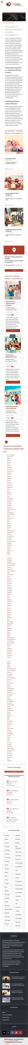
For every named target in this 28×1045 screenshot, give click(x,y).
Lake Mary (9, 587)
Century (8, 489)
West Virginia (18, 918)
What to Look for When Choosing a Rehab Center (18, 998)
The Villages (9, 732)
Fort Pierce (9, 539)
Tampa (8, 726)
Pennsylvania (18, 881)
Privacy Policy (5, 1017)
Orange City (9, 653)
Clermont (9, 494)
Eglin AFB (9, 527)
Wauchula (9, 744)
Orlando (8, 657)
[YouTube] (16, 1032)
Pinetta (8, 685)
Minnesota (7, 916)
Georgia (7, 868)
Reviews (9, 314)
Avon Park (9, 462)
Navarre (8, 635)
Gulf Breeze (9, 545)
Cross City (9, 503)
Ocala (8, 646)
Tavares (8, 730)
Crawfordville (10, 498)
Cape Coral (9, 485)
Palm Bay (9, 667)
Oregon (17, 877)
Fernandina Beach (11, 530)
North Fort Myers (10, 641)
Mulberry (9, 632)
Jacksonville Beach (11, 571)
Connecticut (8, 857)
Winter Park (9, 755)
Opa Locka (9, 652)
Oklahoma (18, 874)
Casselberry (9, 487)
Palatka (8, 665)
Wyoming (17, 925)
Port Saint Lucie (10, 694)
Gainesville (9, 543)
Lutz (8, 607)
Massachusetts (8, 909)
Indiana (6, 883)
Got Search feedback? (13, 265)
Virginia (17, 911)
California (7, 850)
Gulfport (8, 547)
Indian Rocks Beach (11, 563)
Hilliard (8, 552)
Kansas (6, 890)
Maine (6, 902)
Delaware (7, 861)
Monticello (9, 628)
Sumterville (9, 723)
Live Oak (9, 603)
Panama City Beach (11, 677)
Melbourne (9, 617)
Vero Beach (9, 742)
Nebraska (17, 839)
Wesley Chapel (10, 748)
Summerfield (9, 721)
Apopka (8, 458)
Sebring (8, 712)
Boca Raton (9, 469)
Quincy (8, 697)
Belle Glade (9, 467)
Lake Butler (9, 583)
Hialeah (8, 548)
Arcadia (8, 460)
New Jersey (18, 852)
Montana (17, 835)
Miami (8, 619)
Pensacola (9, 679)
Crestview (9, 501)
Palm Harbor (9, 674)
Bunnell (8, 480)
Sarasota (9, 708)
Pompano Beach (10, 688)
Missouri (7, 924)
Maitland (9, 612)
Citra (8, 491)
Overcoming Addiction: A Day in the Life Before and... (18, 984)
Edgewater (9, 525)
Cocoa (8, 496)
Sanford (8, 706)
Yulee (8, 759)
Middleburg (9, 625)
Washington (18, 914)
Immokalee (9, 561)
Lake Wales (9, 590)
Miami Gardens (10, 623)
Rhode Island (18, 885)
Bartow (8, 464)
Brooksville (9, 478)
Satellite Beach (10, 710)
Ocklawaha (9, 648)
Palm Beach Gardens (11, 668)
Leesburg (9, 599)
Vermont (17, 907)
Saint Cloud (9, 703)
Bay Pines (9, 465)
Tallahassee (9, 724)
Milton (8, 626)
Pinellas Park (10, 683)
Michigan (7, 913)
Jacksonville (9, 569)
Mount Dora (9, 630)
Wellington (9, 746)
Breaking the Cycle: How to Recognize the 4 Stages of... (18, 977)
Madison (9, 610)
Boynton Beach (10, 471)
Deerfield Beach (10, 512)
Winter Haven (10, 753)
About (3, 1012)
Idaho (6, 876)
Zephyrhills (9, 760)
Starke (8, 717)
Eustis (8, 528)
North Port (9, 644)
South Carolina (19, 889)
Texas (16, 900)
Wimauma (9, 751)
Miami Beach (10, 621)
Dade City (9, 505)
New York (17, 859)
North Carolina (18, 863)
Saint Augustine (10, 701)
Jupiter (8, 576)
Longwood (9, 605)
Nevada (17, 843)
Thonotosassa (10, 733)
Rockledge (9, 699)
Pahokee (9, 663)
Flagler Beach (10, 532)
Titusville (9, 735)
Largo (8, 596)
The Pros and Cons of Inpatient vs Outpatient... (17, 991)
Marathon (9, 614)
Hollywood (9, 558)
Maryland (7, 905)
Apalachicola (10, 456)
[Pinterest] (20, 1032)
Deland (8, 516)
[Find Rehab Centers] (14, 4)
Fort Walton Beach (11, 541)
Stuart (8, 719)
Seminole (9, 714)
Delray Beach (10, 518)
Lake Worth (9, 592)
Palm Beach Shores (11, 670)
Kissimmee (9, 581)
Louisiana (7, 898)
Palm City (9, 672)
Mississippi (7, 920)
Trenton (8, 737)
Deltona (8, 519)
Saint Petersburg (10, 705)
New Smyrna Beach (11, 639)
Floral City (9, 534)
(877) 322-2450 (14, 1040)
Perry (8, 681)
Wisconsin (17, 922)
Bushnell (9, 482)
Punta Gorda (9, 695)
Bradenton (9, 473)
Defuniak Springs (10, 514)
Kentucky (7, 894)
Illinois (6, 879)
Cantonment (9, 483)
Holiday (8, 554)
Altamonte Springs (11, 455)
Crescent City (10, 500)
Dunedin (9, 523)
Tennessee (18, 896)
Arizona (7, 843)
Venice (8, 741)
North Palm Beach (11, 643)
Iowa (6, 887)
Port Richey (9, 692)
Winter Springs (10, 757)
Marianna (9, 616)
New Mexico (18, 855)
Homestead (9, 560)
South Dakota (18, 892)
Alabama (7, 835)
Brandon (9, 474)
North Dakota (18, 866)
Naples (8, 634)
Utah (16, 903)
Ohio (16, 870)
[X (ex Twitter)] (8, 1032)
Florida (6, 865)
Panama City (9, 676)
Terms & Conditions (7, 1015)
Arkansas (7, 846)
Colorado (7, 854)
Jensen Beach (10, 574)
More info (13, 330)
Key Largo (9, 578)
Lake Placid (9, 589)
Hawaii (6, 872)
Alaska (6, 839)
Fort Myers (9, 537)
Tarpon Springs (10, 728)
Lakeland (9, 594)
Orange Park (9, 655)
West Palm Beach (11, 750)
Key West (9, 580)
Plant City (9, 686)
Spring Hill (9, 715)
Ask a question (14, 771)
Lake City (9, 585)
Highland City (10, 550)
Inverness (9, 567)
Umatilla (9, 739)
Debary (8, 510)
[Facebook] (12, 1032)
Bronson (9, 476)
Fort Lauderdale (10, 536)
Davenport (9, 507)
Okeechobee (9, 650)
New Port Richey (10, 637)
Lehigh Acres (10, 601)
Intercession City (10, 565)
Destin (8, 521)
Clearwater (9, 492)
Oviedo (8, 661)
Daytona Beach (10, 509)
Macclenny (9, 608)
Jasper (8, 572)
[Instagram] (4, 1032)
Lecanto (8, 598)
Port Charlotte (10, 690)
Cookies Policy (5, 1020)
